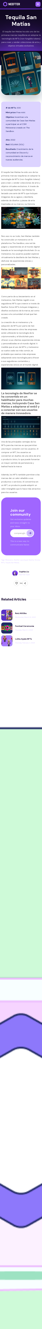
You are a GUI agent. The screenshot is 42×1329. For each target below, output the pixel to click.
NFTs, (3, 563)
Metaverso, (9, 560)
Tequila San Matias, (12, 563)
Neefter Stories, (34, 560)
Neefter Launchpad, (21, 560)
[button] (38, 4)
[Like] (16, 583)
